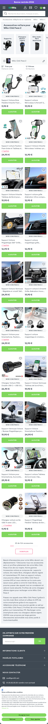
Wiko (35, 19)
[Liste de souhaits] (36, 7)
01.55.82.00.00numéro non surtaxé (20, 683)
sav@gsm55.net (12, 678)
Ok (40, 641)
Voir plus (24, 552)
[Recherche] (5, 13)
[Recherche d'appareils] (44, 61)
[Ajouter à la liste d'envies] (20, 76)
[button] (12, 151)
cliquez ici (5, 708)
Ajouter (12, 112)
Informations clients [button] (14, 651)
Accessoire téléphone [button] (14, 665)
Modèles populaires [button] (13, 658)
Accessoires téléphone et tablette (17, 19)
